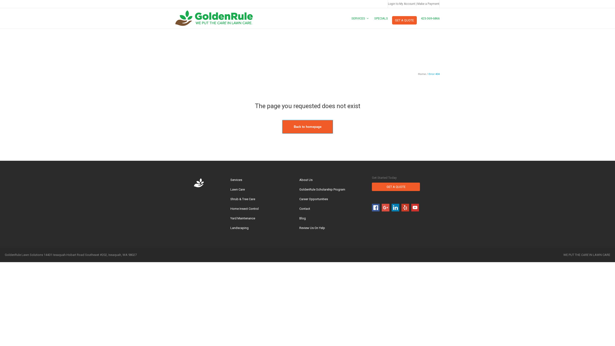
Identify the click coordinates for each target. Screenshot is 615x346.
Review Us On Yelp (312, 228)
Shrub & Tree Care (242, 199)
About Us (306, 180)
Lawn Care (237, 189)
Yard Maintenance (242, 218)
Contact (304, 208)
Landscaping (239, 228)
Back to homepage (307, 127)
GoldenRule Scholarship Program (322, 189)
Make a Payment (428, 4)
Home (422, 74)
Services (236, 180)
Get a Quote (396, 187)
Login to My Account (401, 4)
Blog (302, 218)
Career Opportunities (313, 199)
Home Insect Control (244, 208)
